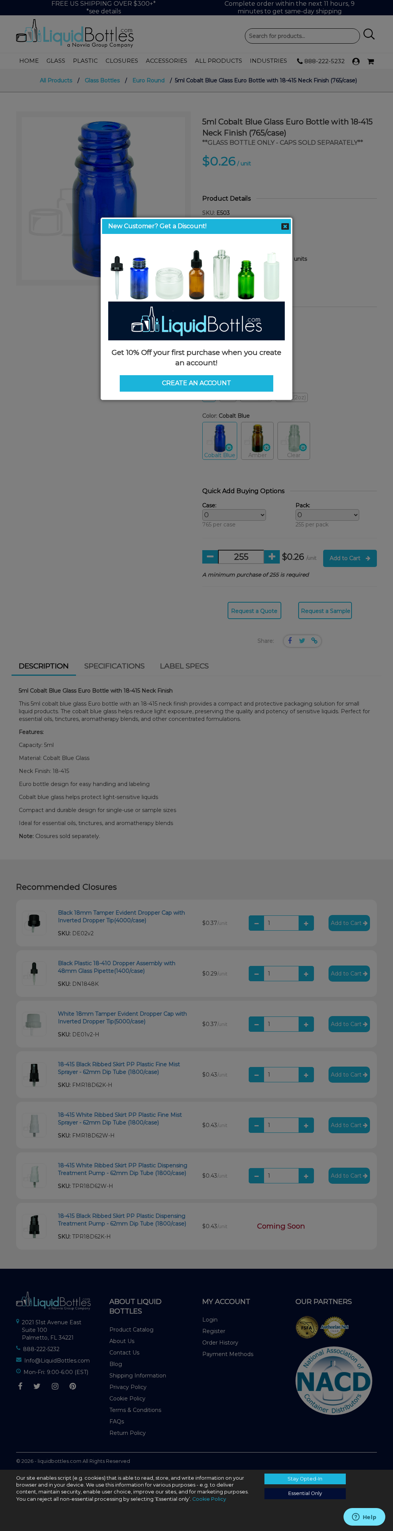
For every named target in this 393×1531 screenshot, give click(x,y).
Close (285, 226)
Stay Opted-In (304, 1479)
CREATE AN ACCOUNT (196, 383)
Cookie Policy (209, 1499)
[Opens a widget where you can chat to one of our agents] (364, 1517)
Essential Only (305, 1493)
